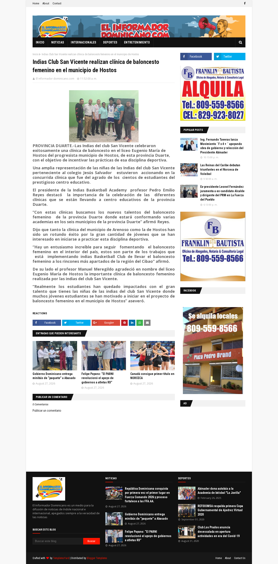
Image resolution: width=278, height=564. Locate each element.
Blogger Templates (97, 558)
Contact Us (239, 558)
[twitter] (229, 56)
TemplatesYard (61, 558)
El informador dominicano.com (55, 78)
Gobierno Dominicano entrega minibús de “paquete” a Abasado (146, 516)
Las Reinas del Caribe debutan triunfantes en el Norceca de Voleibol (220, 169)
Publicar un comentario (47, 410)
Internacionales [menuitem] (83, 42)
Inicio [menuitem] (40, 42)
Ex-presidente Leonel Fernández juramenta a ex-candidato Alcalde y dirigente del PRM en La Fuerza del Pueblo (222, 193)
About (45, 3)
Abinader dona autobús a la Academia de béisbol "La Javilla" (219, 491)
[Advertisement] (207, 438)
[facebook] (244, 3)
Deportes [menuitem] (110, 42)
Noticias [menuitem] (57, 42)
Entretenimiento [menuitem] (137, 42)
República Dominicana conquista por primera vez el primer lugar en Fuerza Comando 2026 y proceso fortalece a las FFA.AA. (147, 495)
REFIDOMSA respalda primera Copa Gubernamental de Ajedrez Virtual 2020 (220, 510)
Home (36, 3)
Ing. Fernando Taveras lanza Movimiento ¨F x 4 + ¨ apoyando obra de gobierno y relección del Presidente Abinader (221, 146)
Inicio (35, 54)
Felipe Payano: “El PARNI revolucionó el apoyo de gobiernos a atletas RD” (97, 378)
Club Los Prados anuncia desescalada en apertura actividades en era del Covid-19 (219, 531)
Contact (57, 3)
